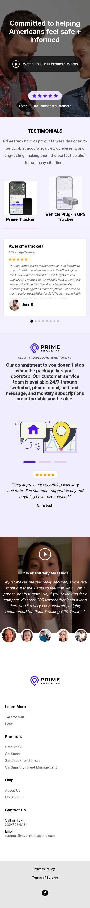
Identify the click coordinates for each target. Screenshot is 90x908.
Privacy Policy (44, 869)
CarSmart (12, 754)
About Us (12, 790)
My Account (15, 797)
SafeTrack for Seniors (22, 760)
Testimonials (14, 717)
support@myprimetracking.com (30, 835)
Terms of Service (45, 877)
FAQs (9, 724)
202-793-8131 (16, 824)
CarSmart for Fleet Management (31, 767)
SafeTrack (13, 747)
